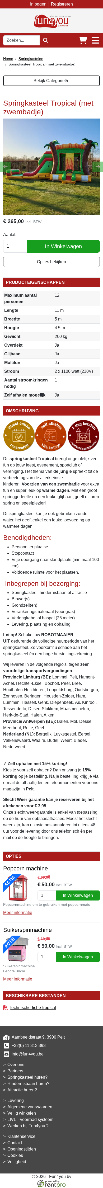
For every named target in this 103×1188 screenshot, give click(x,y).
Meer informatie (17, 912)
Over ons (15, 1064)
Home (8, 58)
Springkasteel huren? (27, 1077)
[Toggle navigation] (95, 40)
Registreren (62, 4)
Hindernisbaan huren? (28, 1083)
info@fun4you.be (28, 1054)
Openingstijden (21, 1149)
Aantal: (9, 234)
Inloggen (38, 4)
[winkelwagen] (83, 40)
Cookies (15, 1155)
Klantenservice (21, 1136)
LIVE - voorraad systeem (30, 1119)
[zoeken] (46, 40)
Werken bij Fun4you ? (28, 1126)
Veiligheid (16, 1161)
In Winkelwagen (63, 246)
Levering (15, 1100)
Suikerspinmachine (27, 930)
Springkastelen (30, 58)
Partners (15, 1071)
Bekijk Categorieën (51, 80)
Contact (14, 1142)
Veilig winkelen (21, 1113)
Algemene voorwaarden (29, 1107)
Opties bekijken (51, 262)
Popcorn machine (25, 868)
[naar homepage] (51, 20)
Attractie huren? (22, 1090)
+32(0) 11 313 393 (29, 1045)
